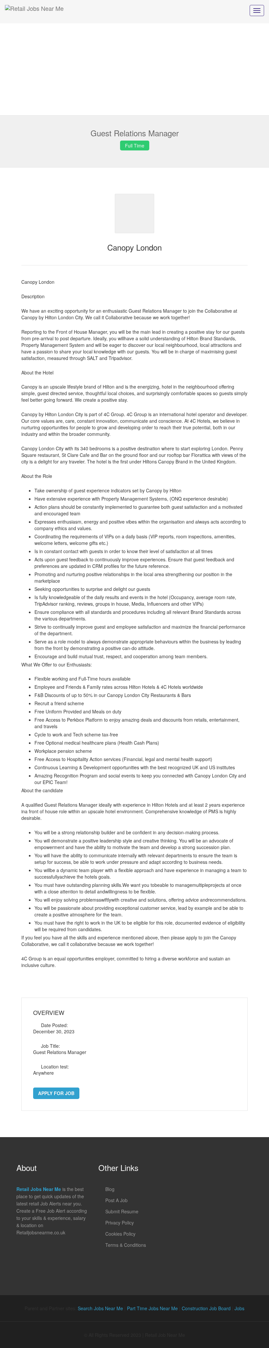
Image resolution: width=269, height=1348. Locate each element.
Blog (109, 1189)
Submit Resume (121, 1211)
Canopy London (134, 247)
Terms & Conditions (125, 1245)
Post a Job (116, 1200)
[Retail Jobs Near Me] (34, 11)
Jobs (239, 1308)
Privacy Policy (119, 1222)
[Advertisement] (134, 69)
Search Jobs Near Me (100, 1308)
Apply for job (56, 1093)
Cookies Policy (120, 1233)
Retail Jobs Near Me (38, 1189)
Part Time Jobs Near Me (152, 1308)
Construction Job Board (206, 1308)
